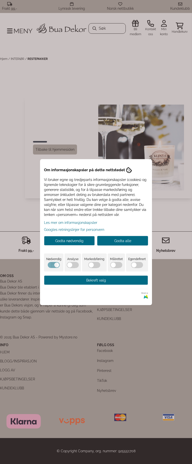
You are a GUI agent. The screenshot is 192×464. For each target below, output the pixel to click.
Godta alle (122, 241)
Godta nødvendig (69, 241)
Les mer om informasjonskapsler (70, 222)
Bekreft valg (96, 280)
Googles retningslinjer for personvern (74, 229)
